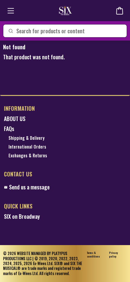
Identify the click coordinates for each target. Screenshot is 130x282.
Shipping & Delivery (26, 138)
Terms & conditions (93, 254)
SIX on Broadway (22, 216)
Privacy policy (113, 254)
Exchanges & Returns (27, 156)
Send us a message (29, 187)
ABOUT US (14, 118)
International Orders (27, 147)
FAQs (9, 128)
